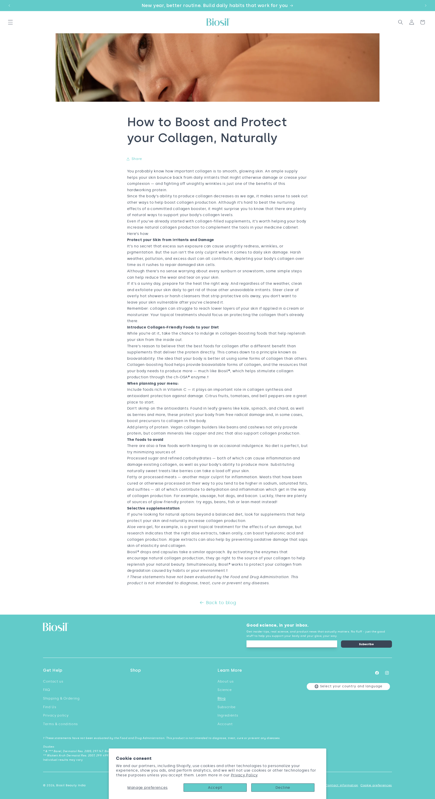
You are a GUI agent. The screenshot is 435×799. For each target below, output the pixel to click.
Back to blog (221, 602)
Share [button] (137, 159)
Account (225, 724)
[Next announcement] (426, 5)
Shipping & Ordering (61, 698)
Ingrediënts (228, 715)
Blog (222, 698)
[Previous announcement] (9, 5)
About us (226, 681)
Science (225, 690)
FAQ (46, 690)
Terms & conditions (60, 724)
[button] (10, 22)
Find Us (49, 707)
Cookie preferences (376, 785)
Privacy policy (55, 715)
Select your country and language (351, 686)
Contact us (53, 681)
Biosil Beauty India (71, 785)
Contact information (341, 785)
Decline (283, 787)
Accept (215, 787)
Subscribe (366, 644)
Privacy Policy (244, 775)
